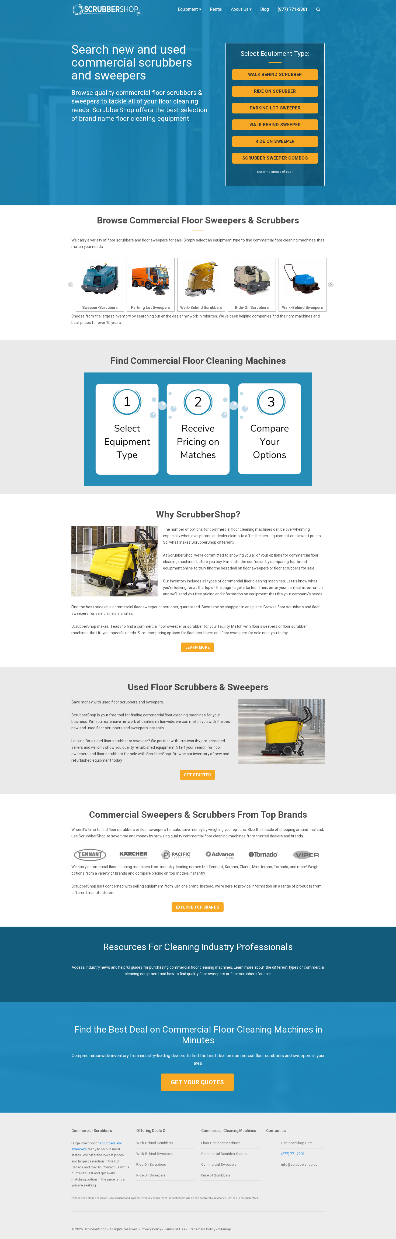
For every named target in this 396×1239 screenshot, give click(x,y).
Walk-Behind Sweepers (251, 307)
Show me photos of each (275, 172)
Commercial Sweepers (219, 1164)
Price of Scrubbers (215, 1175)
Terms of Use (174, 1229)
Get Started (197, 775)
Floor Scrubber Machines (221, 1143)
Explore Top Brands (197, 907)
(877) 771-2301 (292, 1154)
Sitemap (224, 1229)
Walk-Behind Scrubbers (151, 307)
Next (331, 284)
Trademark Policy (201, 1229)
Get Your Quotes (197, 1082)
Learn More (197, 647)
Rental (216, 9)
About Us (241, 9)
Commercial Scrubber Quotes (224, 1154)
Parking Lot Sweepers (100, 307)
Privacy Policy (151, 1229)
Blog (264, 9)
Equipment (189, 9)
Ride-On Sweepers (302, 307)
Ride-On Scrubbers (201, 307)
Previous (70, 284)
